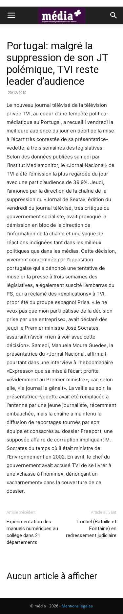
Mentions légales (77, 606)
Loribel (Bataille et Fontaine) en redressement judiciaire (91, 528)
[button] (11, 15)
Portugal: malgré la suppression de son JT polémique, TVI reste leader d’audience (57, 63)
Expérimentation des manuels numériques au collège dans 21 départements (32, 532)
